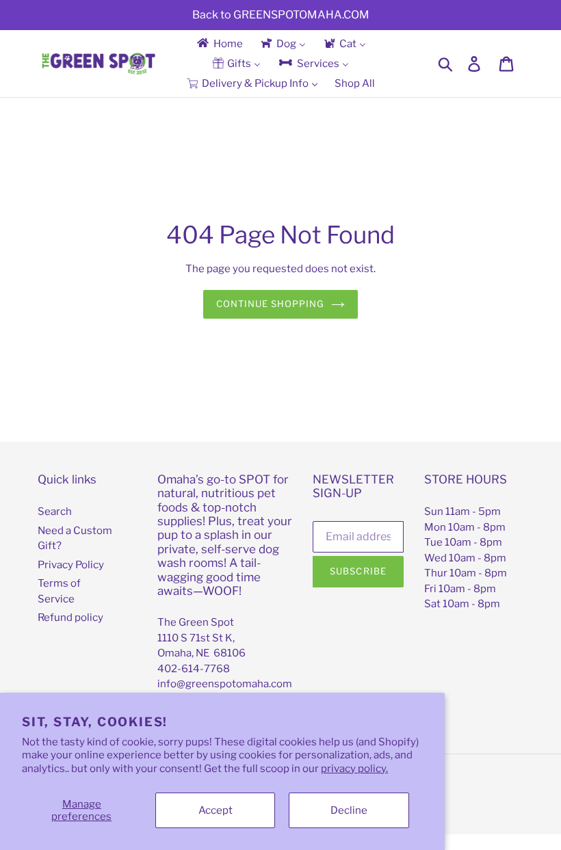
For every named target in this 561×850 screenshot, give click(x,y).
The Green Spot (195, 622)
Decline (348, 810)
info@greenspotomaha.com (224, 684)
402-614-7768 (193, 669)
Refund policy (70, 617)
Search (55, 511)
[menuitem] (219, 43)
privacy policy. (354, 768)
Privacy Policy (71, 565)
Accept (215, 810)
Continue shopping (270, 303)
